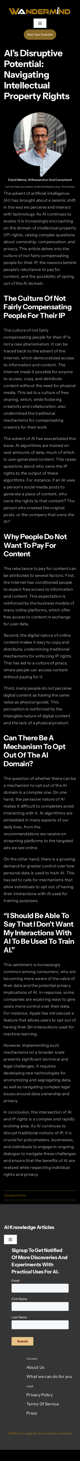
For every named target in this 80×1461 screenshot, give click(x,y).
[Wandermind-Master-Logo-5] (40, 6)
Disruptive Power (15, 1195)
